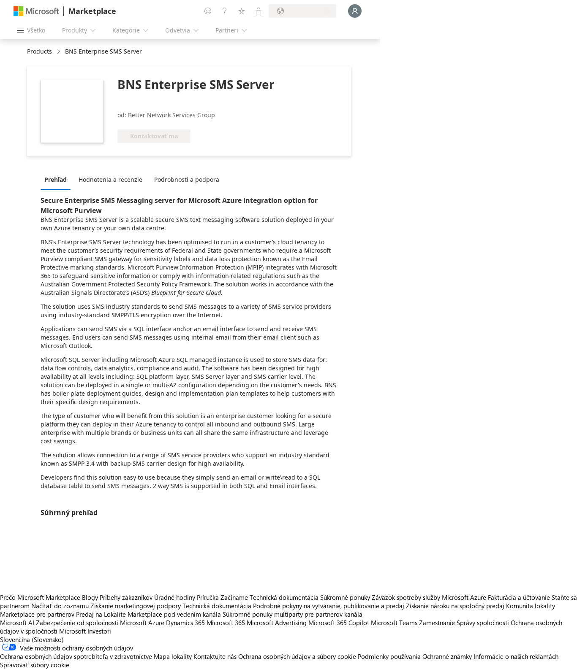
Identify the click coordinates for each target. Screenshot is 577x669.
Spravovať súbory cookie (34, 665)
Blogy (90, 597)
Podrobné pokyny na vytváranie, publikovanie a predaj (328, 606)
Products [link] (39, 51)
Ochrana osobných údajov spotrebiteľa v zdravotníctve (76, 656)
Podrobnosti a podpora (186, 179)
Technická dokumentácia (284, 597)
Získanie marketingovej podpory (135, 606)
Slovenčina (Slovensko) (32, 639)
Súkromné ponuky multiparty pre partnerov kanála (292, 614)
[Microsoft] (36, 11)
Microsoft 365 (226, 622)
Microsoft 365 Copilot (338, 622)
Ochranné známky (447, 656)
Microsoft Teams (394, 622)
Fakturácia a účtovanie (519, 597)
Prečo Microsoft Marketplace (40, 597)
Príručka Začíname (222, 597)
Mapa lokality (173, 656)
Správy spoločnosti (483, 622)
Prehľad (55, 179)
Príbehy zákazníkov (126, 597)
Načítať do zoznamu (60, 606)
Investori (99, 631)
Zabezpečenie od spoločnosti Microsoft (91, 622)
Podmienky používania (389, 656)
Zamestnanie (437, 622)
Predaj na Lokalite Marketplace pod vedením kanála (148, 614)
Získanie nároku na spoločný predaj (455, 606)
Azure (156, 622)
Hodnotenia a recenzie (110, 179)
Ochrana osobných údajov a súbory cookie (297, 656)
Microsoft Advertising (277, 622)
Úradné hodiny (174, 597)
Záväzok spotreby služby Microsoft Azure (430, 597)
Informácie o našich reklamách (516, 656)
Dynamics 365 (185, 622)
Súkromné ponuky (345, 597)
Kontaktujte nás (215, 656)
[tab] (58, 179)
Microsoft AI (17, 622)
